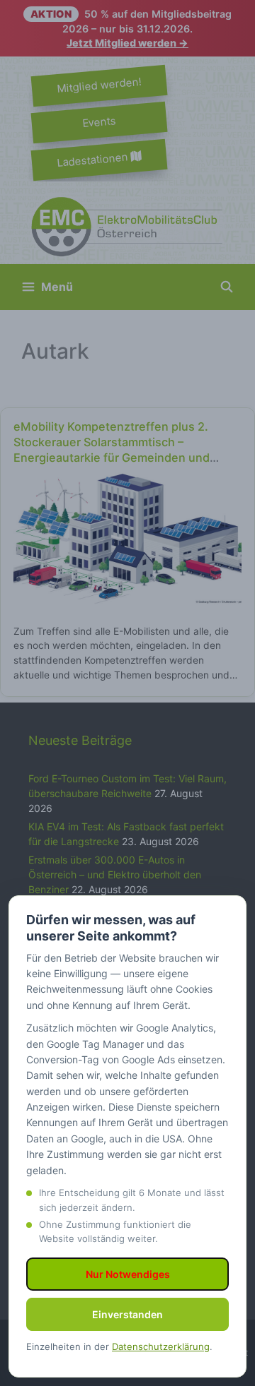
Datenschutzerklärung (161, 1346)
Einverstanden (127, 1314)
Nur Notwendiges (128, 1274)
